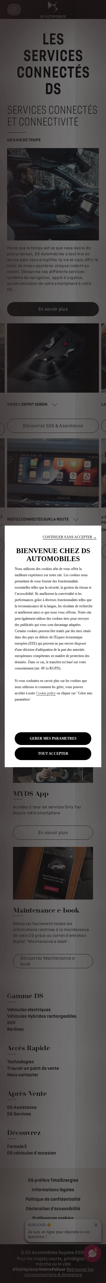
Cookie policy (46, 693)
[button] (70, 537)
